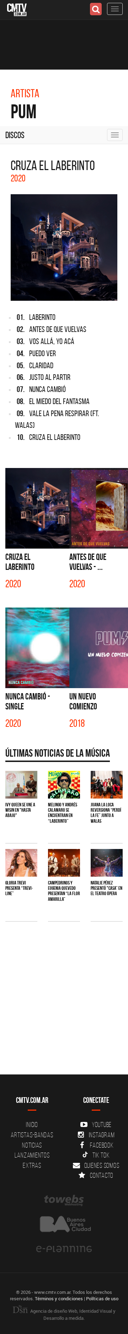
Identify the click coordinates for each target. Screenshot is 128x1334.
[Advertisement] (64, 1002)
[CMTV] (17, 9)
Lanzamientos (32, 1155)
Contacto (101, 1175)
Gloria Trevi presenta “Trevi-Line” (19, 888)
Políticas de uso (102, 1298)
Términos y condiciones (59, 1298)
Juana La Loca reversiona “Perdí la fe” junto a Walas (106, 813)
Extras (32, 1165)
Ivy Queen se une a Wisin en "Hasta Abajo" (20, 810)
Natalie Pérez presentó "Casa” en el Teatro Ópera (106, 888)
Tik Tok (101, 1155)
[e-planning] (64, 1249)
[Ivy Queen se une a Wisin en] (21, 784)
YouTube (102, 1124)
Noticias (32, 1145)
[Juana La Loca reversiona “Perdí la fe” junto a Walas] (107, 784)
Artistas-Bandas (32, 1135)
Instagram (102, 1135)
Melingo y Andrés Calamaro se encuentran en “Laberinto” (62, 813)
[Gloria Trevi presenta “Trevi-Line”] (21, 862)
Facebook (102, 1145)
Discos (15, 135)
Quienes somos (101, 1165)
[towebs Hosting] (64, 1200)
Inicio (32, 1124)
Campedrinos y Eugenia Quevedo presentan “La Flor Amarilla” (64, 891)
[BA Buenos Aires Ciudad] (64, 1225)
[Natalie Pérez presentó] (107, 862)
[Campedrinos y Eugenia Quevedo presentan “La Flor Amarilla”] (64, 862)
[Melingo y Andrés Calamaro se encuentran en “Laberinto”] (64, 784)
